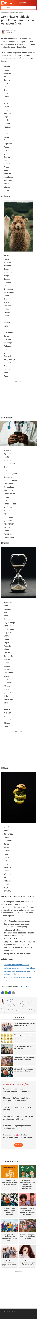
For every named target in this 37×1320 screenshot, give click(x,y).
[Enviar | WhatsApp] (6, 992)
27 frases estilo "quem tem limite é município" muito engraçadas (16, 1099)
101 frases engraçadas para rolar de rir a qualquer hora (18, 1127)
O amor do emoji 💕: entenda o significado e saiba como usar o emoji (17, 1136)
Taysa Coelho (10, 1000)
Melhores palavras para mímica (16, 965)
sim (22, 986)
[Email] (13, 992)
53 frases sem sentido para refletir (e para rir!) (17, 1108)
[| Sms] (9, 992)
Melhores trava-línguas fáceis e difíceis (20, 968)
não (27, 986)
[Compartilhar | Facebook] (2, 992)
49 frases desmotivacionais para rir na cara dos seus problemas (18, 1118)
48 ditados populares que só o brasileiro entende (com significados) (17, 1090)
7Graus (12, 1311)
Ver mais (18, 1145)
